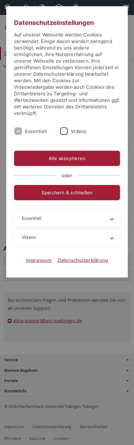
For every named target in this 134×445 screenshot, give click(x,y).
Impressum (38, 260)
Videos (78, 131)
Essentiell (36, 131)
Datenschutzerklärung (83, 260)
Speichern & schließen (67, 193)
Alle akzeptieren (67, 158)
